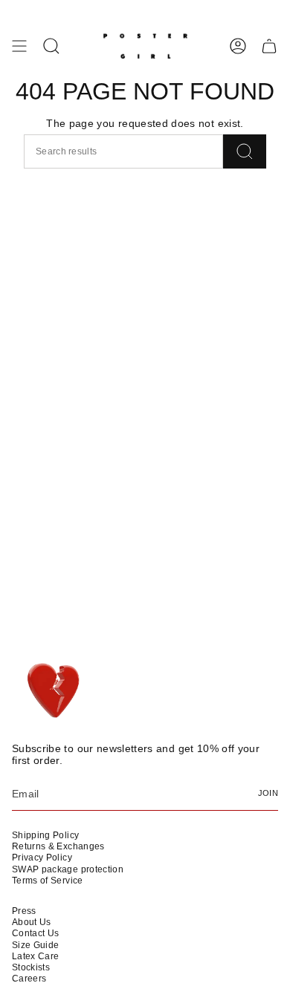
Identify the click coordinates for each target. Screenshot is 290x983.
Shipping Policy (45, 835)
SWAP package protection (67, 869)
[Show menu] (19, 46)
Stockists (31, 967)
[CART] (269, 46)
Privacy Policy (42, 857)
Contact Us (35, 933)
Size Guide (35, 945)
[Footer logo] (54, 691)
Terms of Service (47, 880)
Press (24, 911)
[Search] (244, 151)
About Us (31, 922)
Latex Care (35, 956)
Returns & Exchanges (58, 846)
